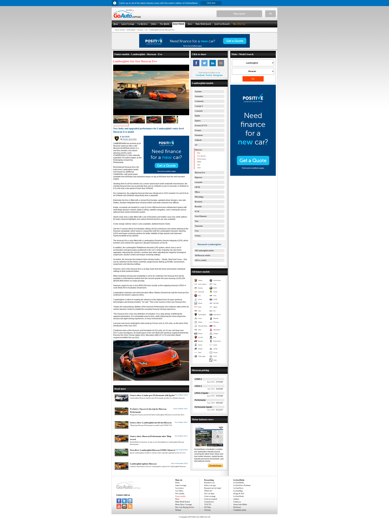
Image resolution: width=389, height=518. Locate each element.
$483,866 (215, 403)
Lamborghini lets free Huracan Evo (162, 30)
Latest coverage (180, 485)
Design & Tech (238, 494)
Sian (196, 221)
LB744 (197, 187)
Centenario (199, 101)
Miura (197, 192)
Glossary (207, 510)
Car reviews (179, 488)
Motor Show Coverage (183, 504)
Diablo (197, 116)
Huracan (198, 150)
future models (120, 30)
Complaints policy (239, 510)
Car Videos (179, 491)
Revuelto (198, 207)
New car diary (209, 494)
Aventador (199, 96)
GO (270, 14)
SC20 (197, 211)
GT (196, 145)
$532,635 (215, 410)
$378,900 (215, 382)
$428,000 (215, 389)
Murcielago (199, 197)
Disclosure (237, 507)
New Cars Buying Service (184, 507)
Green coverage (209, 496)
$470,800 (215, 396)
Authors (236, 499)
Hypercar (198, 177)
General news (209, 502)
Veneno (198, 236)
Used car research (210, 499)
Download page (215, 465)
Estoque (198, 130)
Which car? (208, 491)
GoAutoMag (238, 491)
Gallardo (198, 140)
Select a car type (210, 485)
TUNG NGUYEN (130, 139)
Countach (199, 111)
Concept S (199, 106)
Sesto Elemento (201, 216)
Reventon (198, 202)
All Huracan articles (202, 255)
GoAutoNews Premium (241, 485)
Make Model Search (182, 502)
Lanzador (198, 182)
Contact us (237, 502)
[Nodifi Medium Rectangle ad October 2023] (166, 173)
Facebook (200, 75)
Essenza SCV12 (201, 125)
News (177, 499)
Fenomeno (199, 135)
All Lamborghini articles (204, 251)
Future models (180, 496)
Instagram (218, 75)
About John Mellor (240, 504)
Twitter (209, 75)
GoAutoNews (238, 488)
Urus (197, 231)
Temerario (199, 226)
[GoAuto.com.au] (126, 19)
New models (179, 494)
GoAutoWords (238, 496)
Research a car (209, 483)
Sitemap (178, 510)
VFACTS (207, 504)
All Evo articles (201, 260)
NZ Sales (207, 507)
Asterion (198, 91)
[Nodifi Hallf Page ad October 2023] (253, 175)
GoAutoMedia (238, 483)
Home (177, 483)
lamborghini (131, 30)
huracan (140, 30)
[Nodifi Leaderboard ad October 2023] (194, 47)
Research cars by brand (212, 488)
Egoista (198, 121)
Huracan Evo (200, 173)
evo (146, 30)
